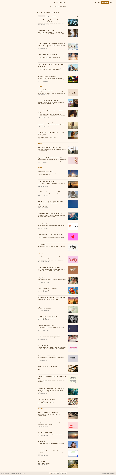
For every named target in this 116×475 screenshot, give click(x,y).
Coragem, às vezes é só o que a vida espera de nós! (52, 377)
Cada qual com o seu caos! (46, 325)
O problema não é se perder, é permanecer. (51, 234)
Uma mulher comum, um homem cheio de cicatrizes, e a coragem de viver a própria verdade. (51, 102)
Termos (17, 473)
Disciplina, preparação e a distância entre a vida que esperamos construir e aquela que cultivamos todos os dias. (51, 79)
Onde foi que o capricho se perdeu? (49, 257)
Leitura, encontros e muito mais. (45, 308)
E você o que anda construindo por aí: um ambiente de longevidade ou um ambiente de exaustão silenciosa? (50, 391)
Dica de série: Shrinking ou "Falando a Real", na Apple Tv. (51, 65)
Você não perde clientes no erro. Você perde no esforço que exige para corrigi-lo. (51, 205)
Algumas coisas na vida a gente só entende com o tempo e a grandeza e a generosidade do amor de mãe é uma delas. (52, 347)
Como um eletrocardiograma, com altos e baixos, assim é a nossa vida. (51, 184)
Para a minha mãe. (43, 345)
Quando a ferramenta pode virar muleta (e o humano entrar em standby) (51, 226)
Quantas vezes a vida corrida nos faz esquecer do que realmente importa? (50, 415)
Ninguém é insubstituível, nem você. (49, 423)
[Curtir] (38, 107)
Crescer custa (42, 244)
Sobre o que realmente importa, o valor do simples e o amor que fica (52, 280)
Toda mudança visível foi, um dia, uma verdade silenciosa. (51, 124)
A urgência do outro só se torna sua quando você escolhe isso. (51, 328)
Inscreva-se (105, 2)
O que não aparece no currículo (47, 54)
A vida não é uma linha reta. (46, 181)
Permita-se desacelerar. (45, 432)
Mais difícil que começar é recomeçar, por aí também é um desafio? (51, 453)
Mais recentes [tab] (41, 16)
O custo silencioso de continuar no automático (48, 193)
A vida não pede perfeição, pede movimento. (51, 43)
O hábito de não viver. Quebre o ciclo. (49, 192)
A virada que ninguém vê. (45, 123)
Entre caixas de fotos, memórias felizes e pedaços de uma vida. (51, 368)
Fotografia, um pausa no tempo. (47, 366)
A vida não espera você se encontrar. (49, 267)
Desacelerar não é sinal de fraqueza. (46, 424)
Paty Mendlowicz (45, 24)
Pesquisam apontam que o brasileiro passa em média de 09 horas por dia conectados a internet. (51, 401)
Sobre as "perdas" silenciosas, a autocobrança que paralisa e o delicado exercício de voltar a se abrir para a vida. (51, 46)
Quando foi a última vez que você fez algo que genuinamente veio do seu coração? (52, 380)
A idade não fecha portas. (45, 90)
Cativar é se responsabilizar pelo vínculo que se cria (49, 299)
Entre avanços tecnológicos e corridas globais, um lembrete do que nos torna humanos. (51, 173)
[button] (51, 6)
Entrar (112, 2)
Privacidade (13, 473)
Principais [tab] (48, 16)
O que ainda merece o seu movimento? (50, 147)
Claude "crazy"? (42, 224)
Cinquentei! (41, 278)
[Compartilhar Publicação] (99, 2)
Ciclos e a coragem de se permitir (48, 288)
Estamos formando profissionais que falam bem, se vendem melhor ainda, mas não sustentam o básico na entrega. (51, 259)
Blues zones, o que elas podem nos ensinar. (51, 388)
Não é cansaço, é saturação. (46, 30)
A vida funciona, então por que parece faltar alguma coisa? (51, 133)
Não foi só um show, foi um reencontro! (50, 213)
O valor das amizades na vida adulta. (49, 336)
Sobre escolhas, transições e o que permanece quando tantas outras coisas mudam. (52, 150)
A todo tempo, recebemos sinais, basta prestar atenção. (50, 434)
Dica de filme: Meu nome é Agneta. (48, 100)
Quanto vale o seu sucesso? (46, 356)
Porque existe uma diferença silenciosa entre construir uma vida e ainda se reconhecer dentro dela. (51, 136)
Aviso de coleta (22, 473)
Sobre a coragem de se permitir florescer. (47, 290)
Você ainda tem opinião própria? (48, 20)
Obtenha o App (63, 473)
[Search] (96, 2)
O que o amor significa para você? (48, 412)
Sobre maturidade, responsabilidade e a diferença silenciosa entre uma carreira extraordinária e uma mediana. (51, 56)
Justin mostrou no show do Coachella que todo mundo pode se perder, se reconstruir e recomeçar (51, 216)
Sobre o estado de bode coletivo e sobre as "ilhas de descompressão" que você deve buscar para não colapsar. (51, 32)
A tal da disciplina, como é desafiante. (49, 451)
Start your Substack (55, 473)
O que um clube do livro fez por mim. (49, 307)
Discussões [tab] (53, 16)
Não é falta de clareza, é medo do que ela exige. (50, 111)
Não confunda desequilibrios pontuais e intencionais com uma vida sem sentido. (51, 358)
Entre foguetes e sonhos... (45, 171)
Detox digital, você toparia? (46, 399)
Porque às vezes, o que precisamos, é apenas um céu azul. (51, 443)
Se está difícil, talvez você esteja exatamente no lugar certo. (51, 246)
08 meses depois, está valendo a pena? (47, 318)
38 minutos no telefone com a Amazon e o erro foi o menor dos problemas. (50, 202)
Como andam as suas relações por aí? (46, 337)
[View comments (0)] (48, 26)
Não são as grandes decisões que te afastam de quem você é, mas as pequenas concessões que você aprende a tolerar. (52, 236)
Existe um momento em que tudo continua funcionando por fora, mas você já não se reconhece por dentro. (51, 269)
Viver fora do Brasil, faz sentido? (48, 316)
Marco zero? (41, 461)
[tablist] (47, 16)
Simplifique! (41, 441)
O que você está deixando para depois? (50, 158)
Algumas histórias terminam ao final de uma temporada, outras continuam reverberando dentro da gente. (51, 68)
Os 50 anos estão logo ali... (44, 463)
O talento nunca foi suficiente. (47, 76)
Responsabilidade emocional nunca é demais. (52, 297)
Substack (104, 473)
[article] (58, 23)
